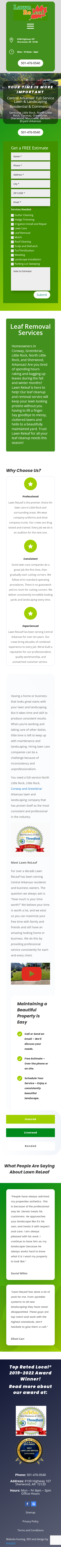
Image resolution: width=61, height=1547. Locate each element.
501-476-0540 (30, 63)
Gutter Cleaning (24, 215)
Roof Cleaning (23, 241)
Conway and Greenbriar (26, 789)
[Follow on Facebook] (27, 1503)
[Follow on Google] (33, 1503)
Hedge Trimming (24, 219)
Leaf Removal (22, 233)
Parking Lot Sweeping (27, 263)
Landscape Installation (28, 259)
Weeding (20, 255)
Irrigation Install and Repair (31, 224)
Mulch (18, 237)
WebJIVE (11, 1543)
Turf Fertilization (24, 250)
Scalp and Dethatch (26, 246)
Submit (42, 295)
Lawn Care (21, 228)
